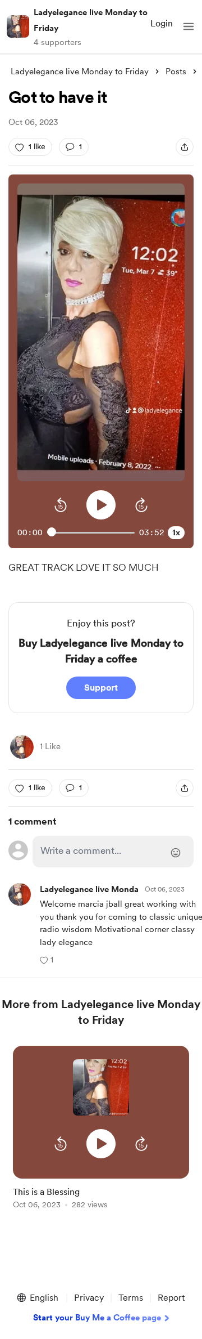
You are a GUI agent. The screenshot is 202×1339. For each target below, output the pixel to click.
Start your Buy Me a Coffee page (97, 1318)
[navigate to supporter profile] (110, 889)
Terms (130, 1297)
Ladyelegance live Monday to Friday (91, 20)
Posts (176, 71)
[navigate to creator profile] (18, 26)
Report (171, 1297)
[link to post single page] (101, 1196)
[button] (188, 26)
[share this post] (185, 147)
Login (161, 23)
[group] (101, 1134)
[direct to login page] (113, 851)
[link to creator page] (22, 747)
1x (176, 532)
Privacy (89, 1297)
